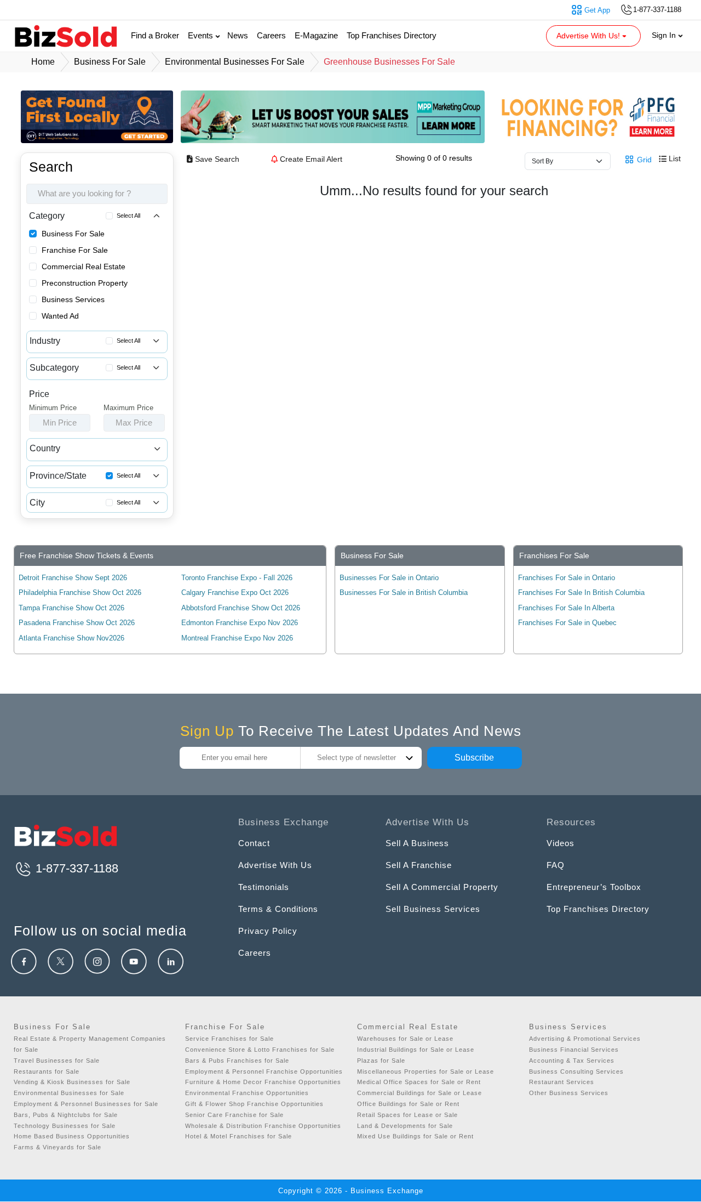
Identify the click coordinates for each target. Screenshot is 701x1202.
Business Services (73, 299)
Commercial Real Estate (83, 266)
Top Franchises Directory (391, 35)
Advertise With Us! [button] (589, 35)
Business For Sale (73, 233)
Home (43, 61)
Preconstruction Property (85, 283)
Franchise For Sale (75, 250)
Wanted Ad (60, 315)
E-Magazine (316, 35)
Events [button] (201, 35)
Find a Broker (155, 35)
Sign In (665, 35)
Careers (271, 35)
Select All (128, 215)
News (237, 35)
